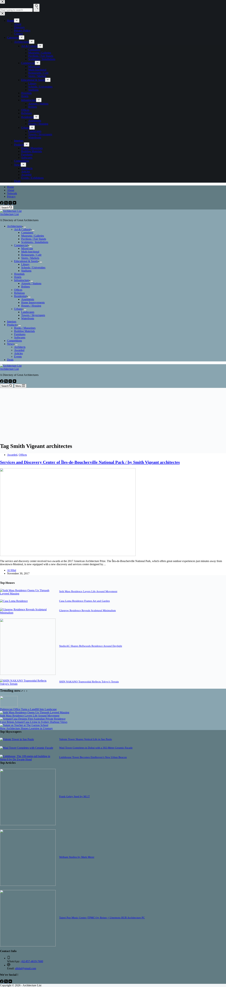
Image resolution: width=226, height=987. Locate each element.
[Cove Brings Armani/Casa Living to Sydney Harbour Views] (33, 718)
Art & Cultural (22, 229)
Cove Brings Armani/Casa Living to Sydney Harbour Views (33, 721)
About (10, 190)
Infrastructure (21, 280)
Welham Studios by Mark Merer (76, 857)
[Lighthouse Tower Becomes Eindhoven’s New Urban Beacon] (28, 759)
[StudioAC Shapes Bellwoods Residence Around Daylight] (28, 673)
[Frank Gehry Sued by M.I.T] (28, 824)
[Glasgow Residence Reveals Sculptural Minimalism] (28, 612)
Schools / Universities (33, 267)
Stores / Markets (30, 257)
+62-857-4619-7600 (31, 961)
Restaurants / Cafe (31, 254)
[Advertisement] (113, 414)
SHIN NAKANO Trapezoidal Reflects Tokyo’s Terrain (89, 681)
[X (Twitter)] (6, 203)
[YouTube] (14, 203)
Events (18, 356)
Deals (10, 359)
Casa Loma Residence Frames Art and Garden (84, 600)
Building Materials (24, 331)
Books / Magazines (24, 327)
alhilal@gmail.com (25, 968)
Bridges (25, 286)
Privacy (11, 196)
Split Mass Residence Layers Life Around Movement (88, 591)
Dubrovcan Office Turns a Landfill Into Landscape (28, 709)
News (10, 343)
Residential (20, 296)
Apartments (27, 299)
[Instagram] (10, 203)
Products (12, 324)
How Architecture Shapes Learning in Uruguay (26, 728)
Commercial (21, 245)
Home (10, 186)
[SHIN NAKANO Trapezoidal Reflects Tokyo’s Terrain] (28, 683)
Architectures (14, 226)
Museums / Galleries (32, 235)
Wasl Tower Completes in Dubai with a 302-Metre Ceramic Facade (96, 747)
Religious (19, 292)
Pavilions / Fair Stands (33, 238)
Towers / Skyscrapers (33, 315)
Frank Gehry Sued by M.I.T (74, 796)
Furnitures (19, 334)
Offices (18, 289)
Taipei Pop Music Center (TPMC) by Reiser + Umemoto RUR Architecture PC (102, 917)
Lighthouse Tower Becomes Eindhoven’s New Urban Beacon (93, 757)
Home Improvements (33, 302)
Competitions (14, 340)
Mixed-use (27, 248)
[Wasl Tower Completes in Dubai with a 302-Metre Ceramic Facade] (26, 747)
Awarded (19, 350)
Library (25, 264)
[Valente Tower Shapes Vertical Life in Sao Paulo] (17, 739)
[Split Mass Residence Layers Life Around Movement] (28, 593)
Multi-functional (30, 251)
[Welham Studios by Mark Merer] (28, 884)
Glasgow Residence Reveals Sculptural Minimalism (87, 610)
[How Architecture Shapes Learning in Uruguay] (24, 725)
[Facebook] (2, 203)
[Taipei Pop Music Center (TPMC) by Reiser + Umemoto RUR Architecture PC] (28, 945)
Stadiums (26, 270)
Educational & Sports (26, 261)
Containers (27, 232)
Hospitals (19, 273)
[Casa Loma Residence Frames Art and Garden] (14, 600)
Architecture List (9, 214)
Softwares (19, 337)
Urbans (18, 308)
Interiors (11, 321)
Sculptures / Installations (34, 242)
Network (12, 193)
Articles (18, 353)
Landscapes (27, 312)
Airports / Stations (31, 283)
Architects (19, 346)
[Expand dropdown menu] (24, 227)
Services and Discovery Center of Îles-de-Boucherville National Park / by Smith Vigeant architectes (90, 462)
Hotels (17, 277)
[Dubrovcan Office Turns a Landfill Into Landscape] (9, 706)
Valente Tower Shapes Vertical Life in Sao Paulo (85, 739)
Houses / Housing (31, 305)
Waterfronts (27, 318)
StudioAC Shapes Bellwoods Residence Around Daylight (90, 646)
